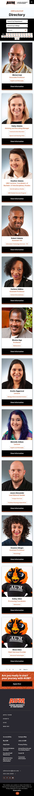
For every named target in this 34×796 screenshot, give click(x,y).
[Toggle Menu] (31, 2)
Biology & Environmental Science (17, 396)
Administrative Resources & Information (7, 759)
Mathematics (17, 345)
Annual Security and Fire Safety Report (24, 749)
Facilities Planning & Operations (17, 502)
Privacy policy (17, 790)
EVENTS (6, 718)
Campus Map (22, 737)
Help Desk (6, 744)
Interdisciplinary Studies (17, 189)
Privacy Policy (22, 744)
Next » (26, 669)
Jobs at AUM (22, 740)
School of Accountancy (17, 295)
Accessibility (7, 737)
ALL (3, 34)
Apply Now (17, 684)
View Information (17, 86)
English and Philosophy (17, 80)
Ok (17, 793)
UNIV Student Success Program (17, 193)
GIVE (5, 722)
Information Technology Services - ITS (17, 244)
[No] (32, 789)
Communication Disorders (17, 131)
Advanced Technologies (17, 655)
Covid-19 (21, 753)
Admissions (17, 604)
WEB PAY (6, 726)
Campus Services (17, 498)
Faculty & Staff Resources (7, 753)
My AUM (5, 740)
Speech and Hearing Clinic (17, 135)
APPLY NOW (7, 715)
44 (20, 670)
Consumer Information (22, 757)
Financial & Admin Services (8, 749)
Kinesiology (17, 553)
